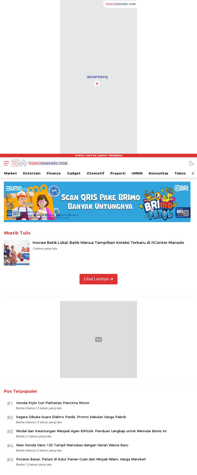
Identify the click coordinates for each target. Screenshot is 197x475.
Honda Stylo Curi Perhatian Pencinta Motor (53, 403)
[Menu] (5, 163)
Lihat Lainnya (96, 279)
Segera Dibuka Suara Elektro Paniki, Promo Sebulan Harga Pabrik (71, 417)
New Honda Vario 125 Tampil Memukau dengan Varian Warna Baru (72, 445)
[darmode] (191, 163)
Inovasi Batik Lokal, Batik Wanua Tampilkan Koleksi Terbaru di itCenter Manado (108, 242)
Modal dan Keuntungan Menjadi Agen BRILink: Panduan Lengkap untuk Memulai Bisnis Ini (91, 431)
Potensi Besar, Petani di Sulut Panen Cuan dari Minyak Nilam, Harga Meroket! (81, 459)
